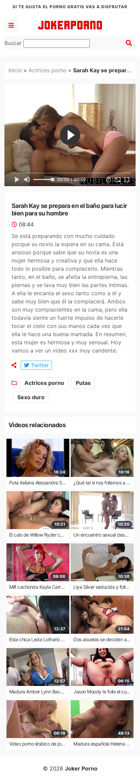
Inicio (15, 70)
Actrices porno (48, 70)
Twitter (39, 365)
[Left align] (11, 25)
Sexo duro (31, 397)
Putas (83, 382)
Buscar (13, 43)
